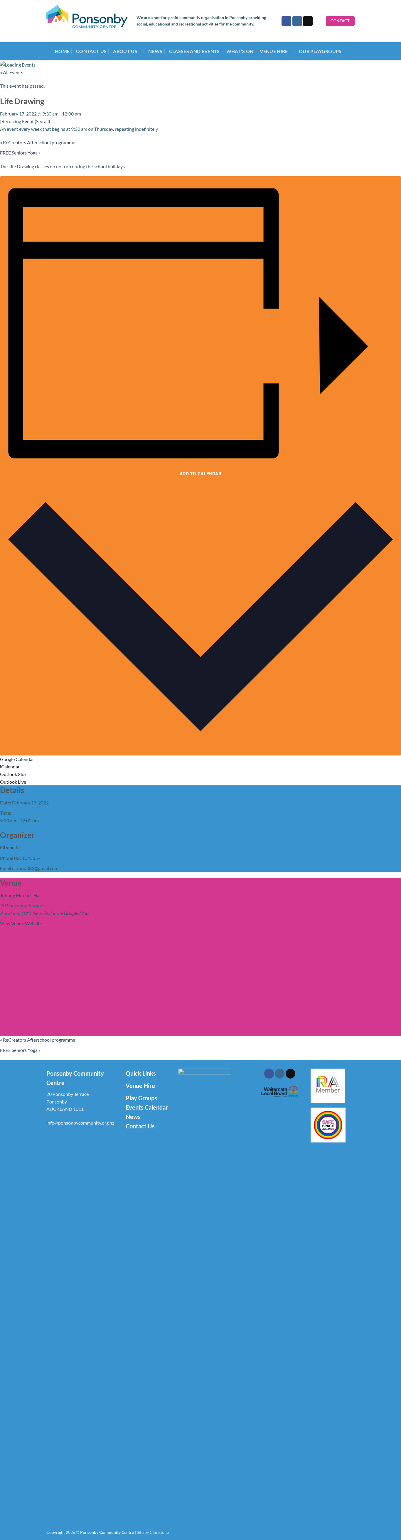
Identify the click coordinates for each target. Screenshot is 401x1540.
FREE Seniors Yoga (20, 152)
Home (62, 51)
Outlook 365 (13, 774)
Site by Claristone (153, 1532)
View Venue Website (21, 923)
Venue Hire (140, 1085)
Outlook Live (13, 782)
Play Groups (141, 1097)
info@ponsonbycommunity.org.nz (80, 1122)
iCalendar (10, 766)
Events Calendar (147, 1107)
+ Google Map (74, 913)
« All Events (11, 72)
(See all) (42, 121)
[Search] (319, 21)
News (155, 51)
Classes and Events (194, 51)
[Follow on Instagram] (297, 21)
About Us (125, 51)
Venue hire (274, 51)
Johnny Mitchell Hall (21, 895)
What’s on (240, 51)
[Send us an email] (308, 21)
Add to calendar (200, 473)
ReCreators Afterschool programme (37, 142)
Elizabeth (9, 847)
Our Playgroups (320, 51)
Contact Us (91, 51)
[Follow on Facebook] (286, 21)
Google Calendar (17, 759)
